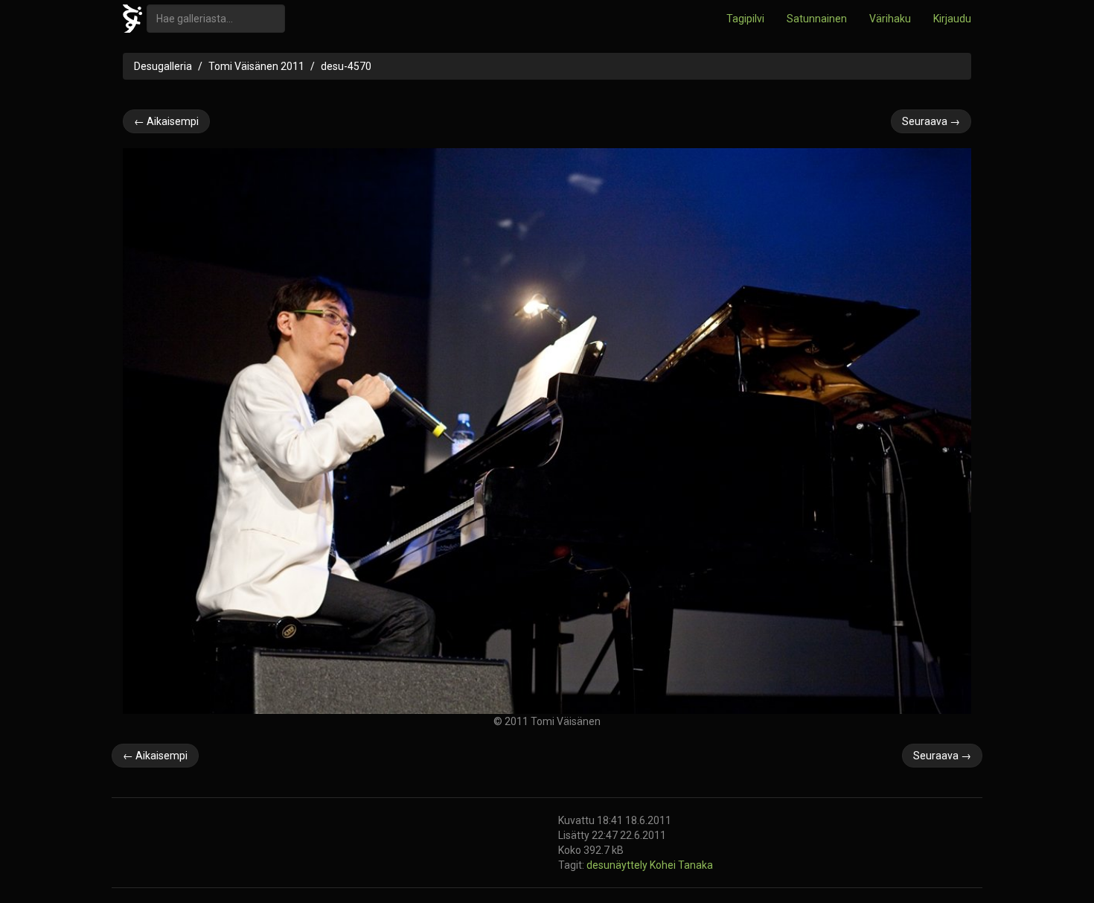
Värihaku (890, 19)
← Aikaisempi (166, 121)
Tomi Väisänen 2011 (256, 66)
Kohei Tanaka (681, 865)
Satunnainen (817, 19)
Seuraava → (931, 121)
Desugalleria (163, 66)
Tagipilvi (745, 19)
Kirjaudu (952, 19)
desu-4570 (346, 66)
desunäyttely (618, 865)
